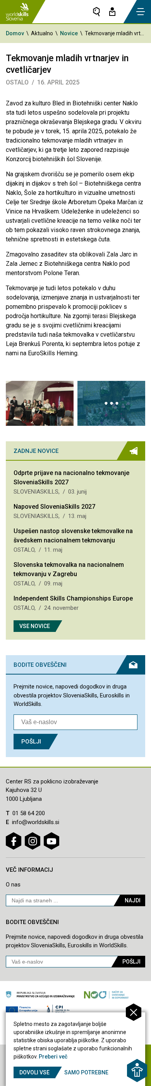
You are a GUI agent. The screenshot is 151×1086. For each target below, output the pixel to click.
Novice (69, 33)
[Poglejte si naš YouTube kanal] (51, 841)
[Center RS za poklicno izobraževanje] (59, 1010)
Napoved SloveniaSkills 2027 (54, 506)
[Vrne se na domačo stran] (17, 12)
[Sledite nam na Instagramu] (32, 841)
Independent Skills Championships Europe (73, 598)
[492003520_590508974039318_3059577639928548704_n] (40, 403)
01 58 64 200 (28, 813)
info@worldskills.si (35, 822)
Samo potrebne (86, 1072)
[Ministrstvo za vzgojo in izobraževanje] (40, 994)
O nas (13, 884)
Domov (15, 33)
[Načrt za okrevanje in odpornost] (106, 994)
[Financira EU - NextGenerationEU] (22, 1010)
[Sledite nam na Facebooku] (13, 841)
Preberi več (53, 1056)
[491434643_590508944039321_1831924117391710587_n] (111, 403)
